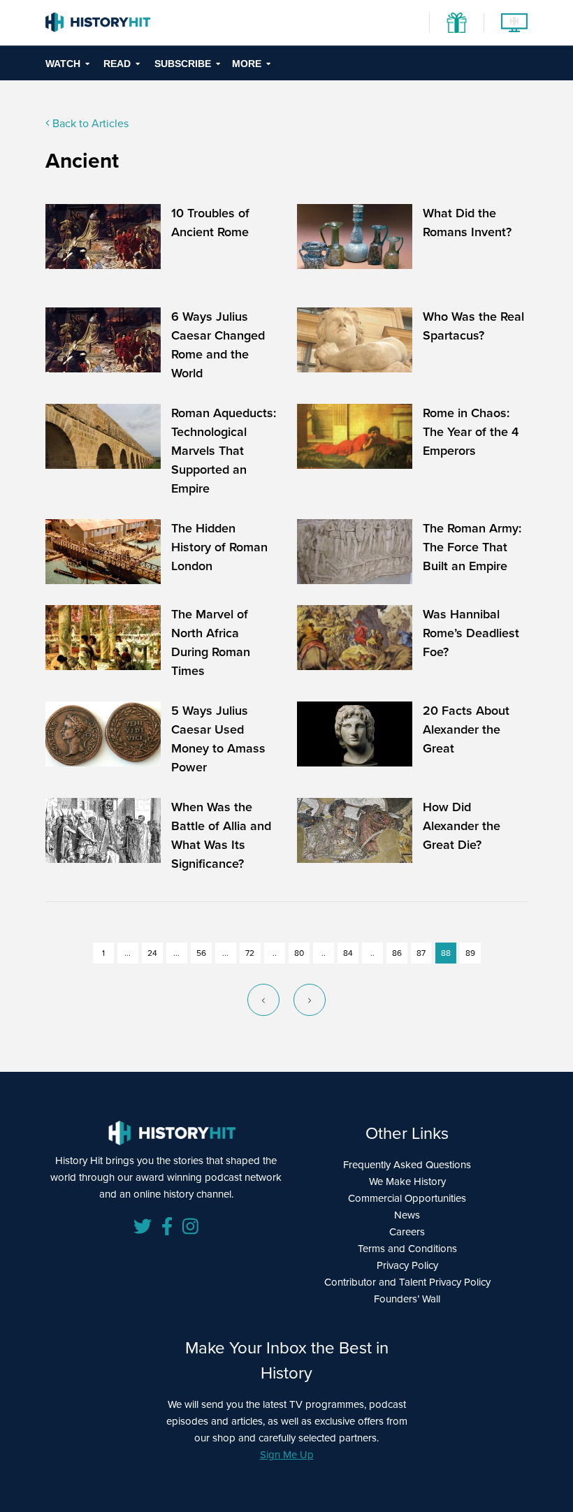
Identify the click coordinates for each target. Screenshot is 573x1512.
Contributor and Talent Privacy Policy (407, 1282)
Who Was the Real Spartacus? (473, 325)
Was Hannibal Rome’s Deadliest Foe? (471, 633)
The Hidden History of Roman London (219, 547)
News (407, 1215)
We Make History (407, 1181)
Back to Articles (89, 123)
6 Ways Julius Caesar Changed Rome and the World (218, 344)
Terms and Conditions (407, 1248)
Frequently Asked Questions (407, 1164)
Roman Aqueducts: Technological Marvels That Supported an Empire (223, 450)
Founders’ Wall (407, 1299)
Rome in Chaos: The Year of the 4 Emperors (470, 432)
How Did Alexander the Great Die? (461, 826)
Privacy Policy (407, 1265)
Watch (62, 63)
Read (117, 63)
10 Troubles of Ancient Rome (210, 222)
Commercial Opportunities (407, 1198)
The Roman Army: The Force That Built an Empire (472, 547)
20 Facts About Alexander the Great (466, 729)
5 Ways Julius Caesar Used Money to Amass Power (218, 739)
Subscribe (182, 63)
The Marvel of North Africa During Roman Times (210, 642)
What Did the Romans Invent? (467, 222)
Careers (407, 1232)
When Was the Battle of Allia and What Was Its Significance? (221, 835)
